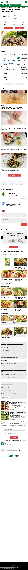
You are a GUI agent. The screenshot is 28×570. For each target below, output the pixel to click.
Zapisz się (14, 437)
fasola (2, 183)
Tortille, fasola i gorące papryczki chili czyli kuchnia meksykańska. (7, 336)
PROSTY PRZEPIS (21, 183)
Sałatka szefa (4, 309)
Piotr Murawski (5, 13)
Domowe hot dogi (5, 350)
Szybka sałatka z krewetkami (18, 310)
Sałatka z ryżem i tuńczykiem (18, 280)
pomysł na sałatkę (12, 184)
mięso (9, 181)
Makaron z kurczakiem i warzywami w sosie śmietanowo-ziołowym (13, 370)
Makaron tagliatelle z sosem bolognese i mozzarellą (12, 344)
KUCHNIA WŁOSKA (19, 181)
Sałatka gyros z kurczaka (6, 279)
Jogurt (6, 183)
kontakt (14, 563)
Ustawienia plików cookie (7, 568)
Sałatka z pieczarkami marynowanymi (20, 298)
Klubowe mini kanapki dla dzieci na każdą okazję (11, 374)
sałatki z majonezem (5, 184)
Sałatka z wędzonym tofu (6, 387)
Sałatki (15, 7)
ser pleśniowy (13, 181)
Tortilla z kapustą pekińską (7, 384)
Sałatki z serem (18, 322)
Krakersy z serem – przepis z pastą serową (7, 323)
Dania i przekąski (9, 7)
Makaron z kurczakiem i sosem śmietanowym (11, 353)
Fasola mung (18, 334)
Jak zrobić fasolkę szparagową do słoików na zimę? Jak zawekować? (15, 413)
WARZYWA (5, 181)
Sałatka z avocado (5, 297)
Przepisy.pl (3, 7)
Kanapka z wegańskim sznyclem (8, 377)
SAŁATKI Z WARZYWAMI (15, 183)
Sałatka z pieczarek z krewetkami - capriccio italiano (12, 393)
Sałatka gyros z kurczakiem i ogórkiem (20, 268)
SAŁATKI (24, 181)
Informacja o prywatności (14, 567)
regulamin (14, 565)
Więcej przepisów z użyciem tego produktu (9, 254)
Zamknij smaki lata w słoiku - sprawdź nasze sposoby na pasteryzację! (15, 403)
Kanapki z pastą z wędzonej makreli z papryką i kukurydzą (13, 366)
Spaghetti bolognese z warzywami (8, 363)
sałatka (9, 183)
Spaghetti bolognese (5, 347)
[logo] (9, 2)
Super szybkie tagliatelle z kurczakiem (9, 357)
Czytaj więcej (12, 409)
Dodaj (24, 224)
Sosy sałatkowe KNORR (19, 184)
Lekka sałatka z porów (6, 390)
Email (8, 84)
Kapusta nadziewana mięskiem (8, 397)
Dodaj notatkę (15, 175)
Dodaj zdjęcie (13, 247)
